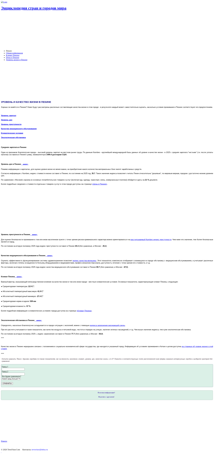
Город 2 (5, 372)
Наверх (4, 441)
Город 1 (5, 367)
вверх (24, 164)
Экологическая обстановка (13, 137)
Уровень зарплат (8, 116)
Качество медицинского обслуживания (19, 129)
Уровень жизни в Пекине (16, 60)
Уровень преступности (11, 124)
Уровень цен (6, 120)
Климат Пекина (12, 55)
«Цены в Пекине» (99, 184)
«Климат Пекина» (84, 311)
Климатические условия (12, 133)
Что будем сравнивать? (11, 376)
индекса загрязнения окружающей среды (107, 325)
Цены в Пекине (12, 57)
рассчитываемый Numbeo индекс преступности (151, 240)
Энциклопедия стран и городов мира (33, 8)
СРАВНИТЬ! (7, 383)
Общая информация (14, 53)
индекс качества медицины (84, 261)
